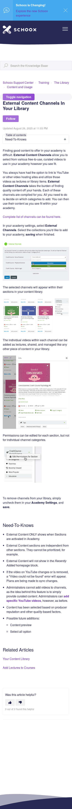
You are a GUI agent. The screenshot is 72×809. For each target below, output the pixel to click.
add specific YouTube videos (37, 598)
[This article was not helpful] (20, 702)
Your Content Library (16, 659)
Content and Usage (19, 87)
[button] (65, 29)
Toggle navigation (18, 97)
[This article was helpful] (10, 702)
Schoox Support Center (18, 82)
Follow (10, 118)
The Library (61, 82)
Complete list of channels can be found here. (32, 217)
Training (43, 82)
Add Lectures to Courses (19, 667)
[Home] (19, 30)
